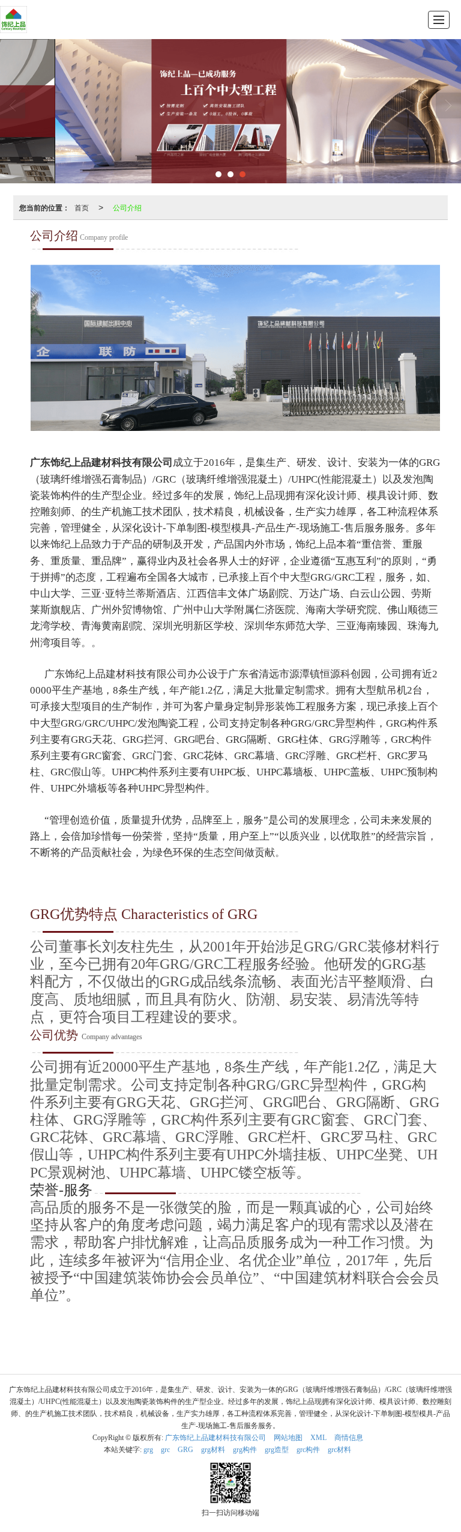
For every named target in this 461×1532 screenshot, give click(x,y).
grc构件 (308, 1449)
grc (165, 1449)
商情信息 (348, 1437)
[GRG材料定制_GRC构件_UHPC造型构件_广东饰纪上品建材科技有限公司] (13, 19)
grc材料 (339, 1449)
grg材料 (213, 1449)
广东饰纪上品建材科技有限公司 (215, 1437)
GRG (185, 1449)
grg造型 (277, 1449)
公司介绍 (127, 207)
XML (318, 1437)
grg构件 (245, 1449)
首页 (81, 207)
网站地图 (288, 1437)
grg (148, 1449)
